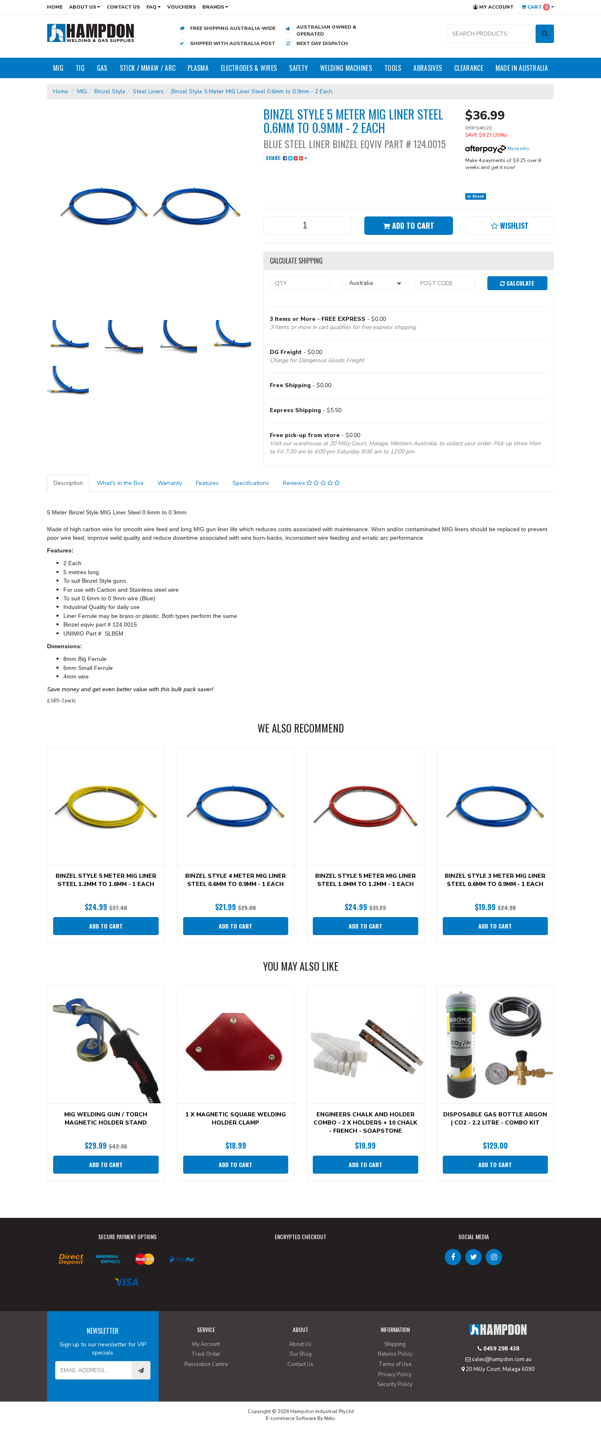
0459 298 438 (500, 1348)
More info (517, 148)
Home (55, 7)
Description (68, 483)
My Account (496, 7)
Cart (537, 7)
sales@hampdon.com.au (501, 1359)
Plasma (198, 68)
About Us (83, 7)
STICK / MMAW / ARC (147, 68)
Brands (213, 7)
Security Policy (395, 1384)
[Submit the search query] (545, 34)
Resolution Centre (206, 1364)
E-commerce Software (291, 1418)
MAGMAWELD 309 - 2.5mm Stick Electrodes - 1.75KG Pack (62, 1395)
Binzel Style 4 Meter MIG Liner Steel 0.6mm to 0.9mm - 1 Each (235, 880)
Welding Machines (346, 68)
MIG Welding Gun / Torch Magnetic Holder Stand (105, 1119)
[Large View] (68, 341)
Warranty (169, 483)
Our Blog (300, 1354)
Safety (298, 68)
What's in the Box (120, 483)
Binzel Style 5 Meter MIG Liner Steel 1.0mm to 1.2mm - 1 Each (365, 880)
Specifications (251, 483)
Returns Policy (395, 1354)
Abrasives (427, 68)
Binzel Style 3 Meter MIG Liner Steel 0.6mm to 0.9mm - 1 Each (495, 880)
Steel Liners (148, 91)
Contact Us (123, 7)
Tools (392, 68)
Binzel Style (110, 91)
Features (207, 483)
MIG (58, 68)
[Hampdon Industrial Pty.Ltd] (91, 32)
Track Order (205, 1354)
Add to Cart (412, 225)
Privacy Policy (395, 1374)
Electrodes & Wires (249, 68)
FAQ (152, 7)
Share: (274, 157)
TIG (80, 68)
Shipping (395, 1344)
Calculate (519, 283)
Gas (102, 68)
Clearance (468, 68)
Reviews (295, 483)
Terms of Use (395, 1364)
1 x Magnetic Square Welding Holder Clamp (236, 1119)
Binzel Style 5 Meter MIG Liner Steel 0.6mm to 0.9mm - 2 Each (251, 91)
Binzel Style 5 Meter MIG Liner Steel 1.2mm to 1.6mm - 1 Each (106, 880)
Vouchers (181, 7)
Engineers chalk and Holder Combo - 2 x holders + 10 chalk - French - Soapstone (365, 1123)
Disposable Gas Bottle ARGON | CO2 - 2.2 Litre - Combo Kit (495, 1119)
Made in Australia (522, 68)
